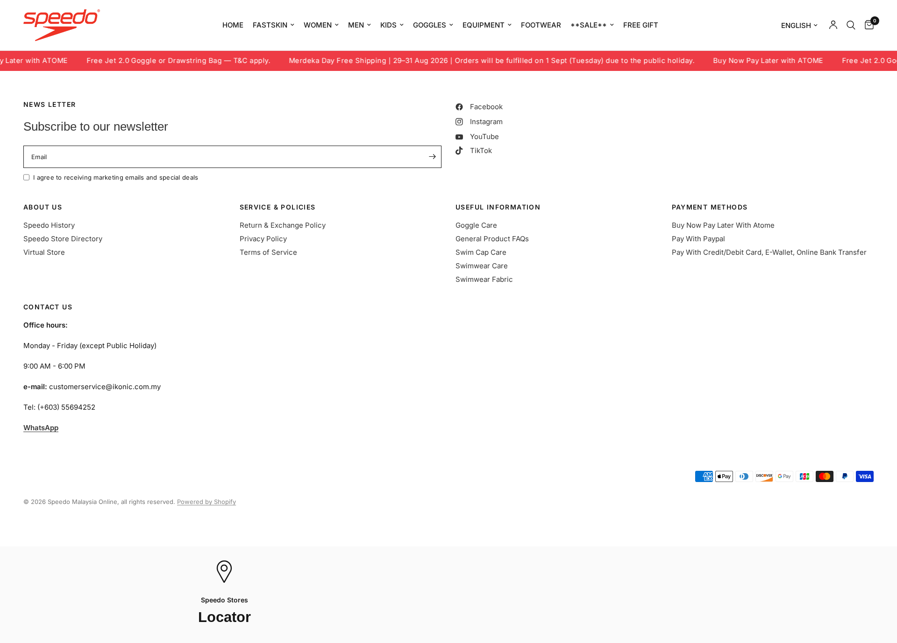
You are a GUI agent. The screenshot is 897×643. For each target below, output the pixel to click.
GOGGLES (429, 25)
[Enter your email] (432, 157)
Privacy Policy (263, 238)
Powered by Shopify (206, 501)
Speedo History (49, 225)
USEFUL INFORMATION (498, 207)
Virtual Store (44, 252)
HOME (232, 25)
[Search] (851, 25)
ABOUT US (42, 207)
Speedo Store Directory (62, 238)
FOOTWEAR (541, 25)
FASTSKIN (270, 25)
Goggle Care (476, 225)
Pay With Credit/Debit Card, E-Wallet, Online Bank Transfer (769, 252)
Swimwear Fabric (484, 279)
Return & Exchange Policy (283, 225)
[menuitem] (233, 25)
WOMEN (318, 25)
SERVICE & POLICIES (278, 207)
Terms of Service (268, 252)
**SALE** (588, 25)
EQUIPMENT (484, 25)
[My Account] (833, 25)
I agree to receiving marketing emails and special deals (115, 177)
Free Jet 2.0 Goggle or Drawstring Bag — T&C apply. (161, 60)
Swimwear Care (482, 265)
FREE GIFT (640, 25)
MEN (356, 25)
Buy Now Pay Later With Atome (723, 225)
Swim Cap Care (481, 252)
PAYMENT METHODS (710, 207)
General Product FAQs (492, 238)
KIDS (388, 25)
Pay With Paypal (698, 238)
